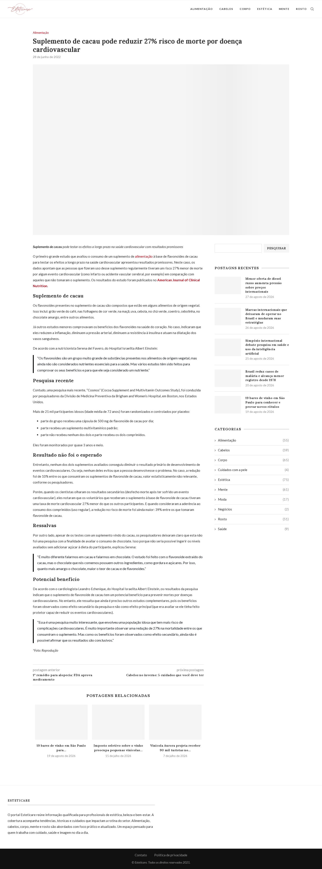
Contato (141, 855)
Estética (264, 9)
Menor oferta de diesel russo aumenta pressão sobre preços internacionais (263, 285)
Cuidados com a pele (253, 470)
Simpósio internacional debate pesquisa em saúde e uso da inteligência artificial (267, 347)
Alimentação (201, 9)
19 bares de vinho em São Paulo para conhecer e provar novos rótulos (265, 402)
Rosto (301, 9)
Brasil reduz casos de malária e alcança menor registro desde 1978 (264, 375)
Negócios (253, 509)
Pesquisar (276, 248)
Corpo (245, 9)
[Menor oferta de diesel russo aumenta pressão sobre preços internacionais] (228, 285)
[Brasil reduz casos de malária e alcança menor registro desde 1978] (228, 378)
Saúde (253, 529)
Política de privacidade (170, 855)
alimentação (144, 256)
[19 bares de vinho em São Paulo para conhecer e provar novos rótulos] (61, 722)
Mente (284, 9)
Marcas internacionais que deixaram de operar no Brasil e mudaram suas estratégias (266, 316)
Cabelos (226, 9)
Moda (253, 499)
